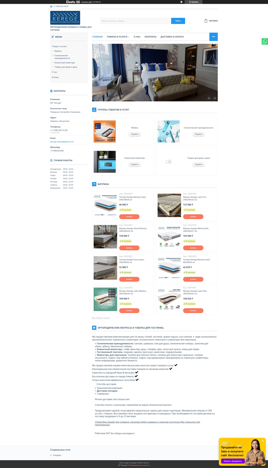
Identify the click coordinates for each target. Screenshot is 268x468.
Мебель (58, 51)
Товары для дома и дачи (66, 67)
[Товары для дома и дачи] (168, 161)
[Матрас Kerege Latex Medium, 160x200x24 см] (105, 299)
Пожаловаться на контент (139, 465)
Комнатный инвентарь (65, 62)
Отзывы (55, 77)
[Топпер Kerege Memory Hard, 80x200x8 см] (169, 267)
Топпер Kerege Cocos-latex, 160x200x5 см (131, 260)
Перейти (134, 134)
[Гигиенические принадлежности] (168, 131)
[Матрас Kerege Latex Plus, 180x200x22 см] (169, 299)
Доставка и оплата (172, 37)
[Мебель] (105, 131)
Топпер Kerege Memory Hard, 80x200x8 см (196, 260)
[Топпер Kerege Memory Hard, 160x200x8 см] (105, 205)
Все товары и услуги (101, 318)
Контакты (150, 37)
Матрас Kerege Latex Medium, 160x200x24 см (133, 292)
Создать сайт (86, 2)
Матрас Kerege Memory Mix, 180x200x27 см (196, 229)
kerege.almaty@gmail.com (62, 142)
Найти (178, 21)
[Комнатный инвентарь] (105, 161)
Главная (97, 37)
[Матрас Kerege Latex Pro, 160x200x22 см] (169, 205)
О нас (54, 72)
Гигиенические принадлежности (62, 56)
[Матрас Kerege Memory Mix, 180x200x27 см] (169, 236)
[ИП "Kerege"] (74, 18)
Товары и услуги (59, 46)
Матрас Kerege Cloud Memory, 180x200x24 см (133, 229)
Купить (129, 217)
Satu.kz (146, 463)
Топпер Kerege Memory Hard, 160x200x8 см (132, 198)
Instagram (57, 455)
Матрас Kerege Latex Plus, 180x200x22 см (195, 292)
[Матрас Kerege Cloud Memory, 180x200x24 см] (105, 236)
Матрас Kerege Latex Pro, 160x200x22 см (195, 198)
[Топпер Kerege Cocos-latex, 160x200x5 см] (105, 267)
